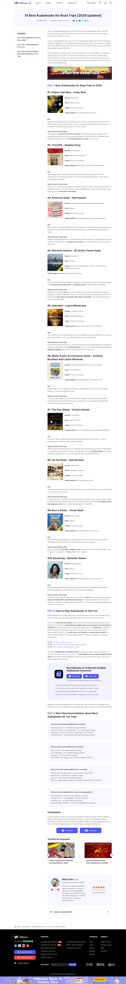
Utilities (59, 3)
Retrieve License (106, 945)
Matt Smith (43, 20)
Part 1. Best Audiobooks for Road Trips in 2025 (28, 39)
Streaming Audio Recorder (51, 942)
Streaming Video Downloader (75, 942)
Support (93, 3)
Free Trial (75, 676)
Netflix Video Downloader (74, 945)
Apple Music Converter (48, 948)
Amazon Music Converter (49, 954)
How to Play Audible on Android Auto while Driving (69, 644)
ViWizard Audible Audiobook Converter (63, 654)
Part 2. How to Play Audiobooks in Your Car (27, 46)
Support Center (106, 942)
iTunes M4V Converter (73, 948)
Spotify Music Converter (50, 945)
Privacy (91, 948)
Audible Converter (47, 957)
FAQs (102, 948)
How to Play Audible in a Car (62, 642)
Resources (71, 3)
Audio (37, 3)
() (87, 20)
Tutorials (103, 951)
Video (48, 3)
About (91, 942)
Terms (91, 945)
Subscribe (73, 964)
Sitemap (92, 954)
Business (92, 951)
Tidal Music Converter (48, 951)
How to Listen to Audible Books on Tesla (66, 647)
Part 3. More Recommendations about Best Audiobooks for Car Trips (28, 54)
